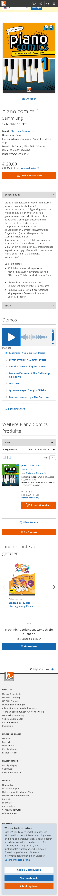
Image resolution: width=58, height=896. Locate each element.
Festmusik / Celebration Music (27, 352)
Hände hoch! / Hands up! (23, 403)
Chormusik (7, 768)
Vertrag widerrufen (12, 809)
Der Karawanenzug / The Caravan (29, 397)
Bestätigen (36, 7)
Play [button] (11, 337)
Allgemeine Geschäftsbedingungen (19, 708)
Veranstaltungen (10, 788)
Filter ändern (30, 522)
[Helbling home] (9, 676)
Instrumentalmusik (11, 772)
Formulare (7, 802)
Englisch (6, 742)
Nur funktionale (29, 878)
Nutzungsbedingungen (13, 704)
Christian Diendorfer (22, 131)
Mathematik (8, 745)
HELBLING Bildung (11, 697)
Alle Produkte (30, 532)
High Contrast (41, 669)
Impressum (8, 726)
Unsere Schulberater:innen (16, 795)
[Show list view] (9, 457)
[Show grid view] (5, 457)
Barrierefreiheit (10, 722)
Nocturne (14, 383)
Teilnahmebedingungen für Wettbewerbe (23, 711)
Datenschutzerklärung (17, 859)
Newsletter (7, 785)
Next (53, 586)
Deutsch (6, 738)
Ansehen (31, 98)
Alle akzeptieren (29, 886)
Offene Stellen (9, 813)
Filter (7, 442)
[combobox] (15, 7)
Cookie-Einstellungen (29, 869)
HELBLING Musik (10, 701)
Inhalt (8, 305)
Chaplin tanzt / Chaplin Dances (27, 366)
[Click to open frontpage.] (3, 3)
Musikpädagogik (10, 749)
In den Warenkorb (32, 175)
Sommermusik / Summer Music (27, 359)
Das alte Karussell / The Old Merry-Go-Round (29, 375)
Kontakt (6, 799)
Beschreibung (12, 194)
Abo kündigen (9, 806)
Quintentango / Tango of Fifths (27, 390)
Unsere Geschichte (11, 694)
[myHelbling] (41, 4)
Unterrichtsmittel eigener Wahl (18, 792)
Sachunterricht (9, 752)
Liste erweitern (16, 408)
